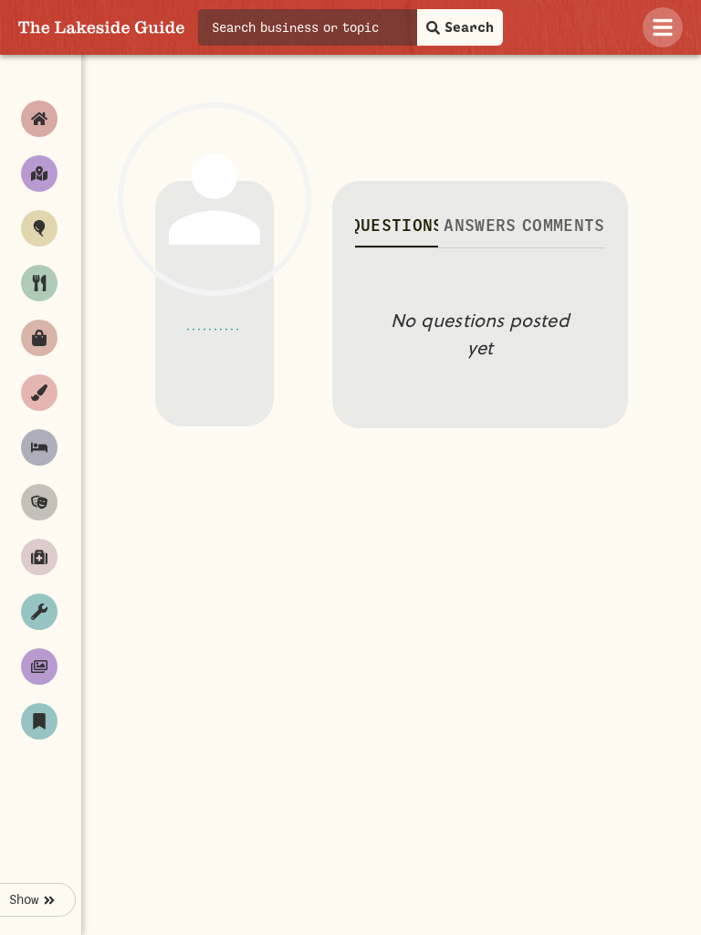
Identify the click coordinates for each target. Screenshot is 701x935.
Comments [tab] (563, 225)
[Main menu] (663, 27)
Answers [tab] (480, 225)
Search (469, 27)
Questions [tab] (396, 225)
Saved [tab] (586, 122)
